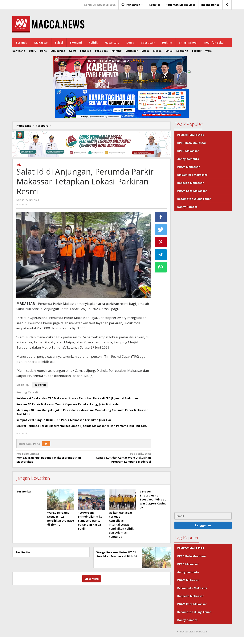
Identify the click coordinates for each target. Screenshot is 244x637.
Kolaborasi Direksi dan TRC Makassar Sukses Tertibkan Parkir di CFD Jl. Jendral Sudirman (77, 398)
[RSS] (46, 443)
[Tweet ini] (161, 229)
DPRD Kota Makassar (191, 143)
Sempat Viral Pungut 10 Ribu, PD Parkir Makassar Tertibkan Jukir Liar (63, 420)
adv (18, 164)
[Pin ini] (161, 242)
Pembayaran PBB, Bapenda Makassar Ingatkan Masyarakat (48, 457)
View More (91, 579)
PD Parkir (40, 385)
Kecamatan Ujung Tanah (194, 199)
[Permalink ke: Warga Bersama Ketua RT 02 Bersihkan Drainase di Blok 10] (60, 499)
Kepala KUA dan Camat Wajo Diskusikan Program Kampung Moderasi (123, 457)
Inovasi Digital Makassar (194, 631)
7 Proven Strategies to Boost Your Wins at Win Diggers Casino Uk (153, 499)
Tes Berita (23, 491)
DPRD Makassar (188, 151)
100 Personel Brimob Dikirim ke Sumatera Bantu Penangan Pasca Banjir (90, 520)
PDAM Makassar (188, 167)
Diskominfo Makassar (192, 175)
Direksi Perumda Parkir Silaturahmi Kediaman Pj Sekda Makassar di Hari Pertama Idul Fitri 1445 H (82, 426)
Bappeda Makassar (190, 183)
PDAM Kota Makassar (192, 191)
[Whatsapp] (161, 267)
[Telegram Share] (161, 254)
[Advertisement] (203, 361)
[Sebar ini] (161, 217)
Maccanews (25, 3)
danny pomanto (188, 159)
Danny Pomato (187, 207)
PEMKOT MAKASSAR (190, 135)
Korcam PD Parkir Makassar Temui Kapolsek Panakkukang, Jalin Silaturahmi (68, 404)
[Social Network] (227, 5)
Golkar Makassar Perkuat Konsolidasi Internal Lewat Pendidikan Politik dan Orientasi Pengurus (121, 524)
